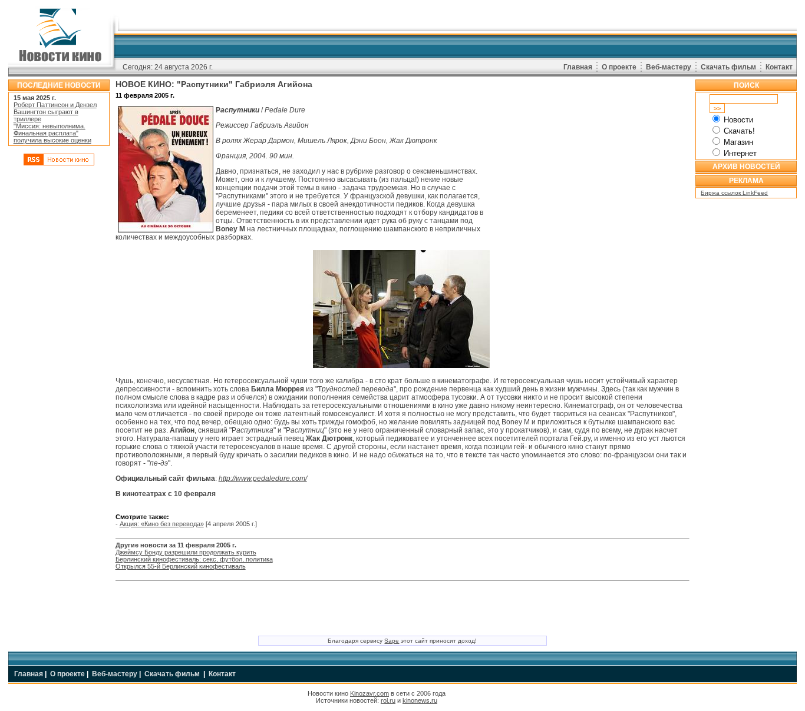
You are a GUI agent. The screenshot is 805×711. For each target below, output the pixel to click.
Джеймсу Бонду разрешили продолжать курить (186, 552)
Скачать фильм (728, 67)
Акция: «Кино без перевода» (162, 523)
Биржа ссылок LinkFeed (734, 193)
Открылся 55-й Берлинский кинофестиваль (181, 566)
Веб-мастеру (668, 67)
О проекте (619, 67)
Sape (391, 640)
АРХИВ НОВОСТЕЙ (746, 166)
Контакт (779, 67)
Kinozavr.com (369, 693)
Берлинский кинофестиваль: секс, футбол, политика (194, 559)
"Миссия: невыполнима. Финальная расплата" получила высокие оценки (52, 133)
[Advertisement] (59, 349)
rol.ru (388, 700)
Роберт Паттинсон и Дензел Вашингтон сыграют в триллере (55, 111)
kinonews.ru (419, 700)
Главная (577, 67)
